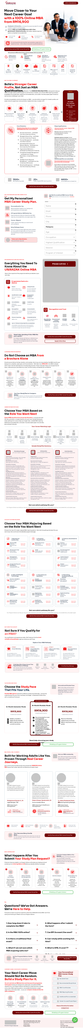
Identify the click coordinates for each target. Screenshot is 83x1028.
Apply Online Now (60, 341)
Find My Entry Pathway (67, 666)
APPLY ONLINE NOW (70, 3)
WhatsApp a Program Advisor (41, 49)
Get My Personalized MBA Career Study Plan (17, 49)
